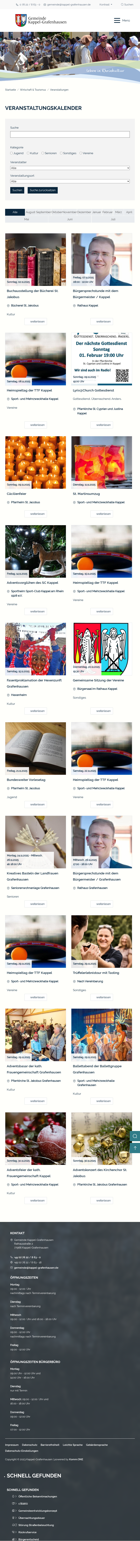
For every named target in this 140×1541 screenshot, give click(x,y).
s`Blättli (23, 1503)
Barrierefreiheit (50, 1444)
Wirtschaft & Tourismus (33, 89)
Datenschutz (29, 1444)
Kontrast (105, 4)
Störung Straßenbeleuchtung (36, 1525)
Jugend (18, 153)
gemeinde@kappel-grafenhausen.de (69, 4)
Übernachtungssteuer (31, 1518)
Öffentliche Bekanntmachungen (37, 1496)
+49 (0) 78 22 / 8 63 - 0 (27, 1257)
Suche (14, 127)
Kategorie (16, 147)
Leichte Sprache (73, 1444)
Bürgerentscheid (28, 1539)
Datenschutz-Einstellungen (21, 1450)
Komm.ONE (76, 1459)
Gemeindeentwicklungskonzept (37, 1510)
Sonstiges (69, 153)
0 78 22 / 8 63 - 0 (30, 4)
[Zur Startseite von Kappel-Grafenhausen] (55, 20)
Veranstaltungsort (22, 175)
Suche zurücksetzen (42, 190)
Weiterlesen (37, 321)
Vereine (88, 153)
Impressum (12, 1444)
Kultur (34, 153)
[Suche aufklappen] (135, 1136)
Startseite (10, 89)
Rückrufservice (27, 1532)
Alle (15, 212)
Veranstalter (18, 162)
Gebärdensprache (97, 1444)
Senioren (51, 153)
